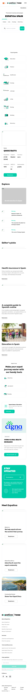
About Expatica (5, 622)
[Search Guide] (4, 28)
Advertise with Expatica (8, 638)
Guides (4, 22)
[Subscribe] (21, 477)
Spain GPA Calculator (7, 652)
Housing (14, 22)
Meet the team (5, 624)
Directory (20, 22)
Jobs (9, 22)
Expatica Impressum (7, 629)
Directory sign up (6, 641)
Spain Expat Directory (7, 650)
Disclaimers (23, 7)
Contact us (4, 626)
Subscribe (14, 666)
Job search (10, 386)
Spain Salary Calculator (15, 404)
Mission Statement (6, 631)
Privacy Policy (7, 485)
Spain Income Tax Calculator (9, 648)
